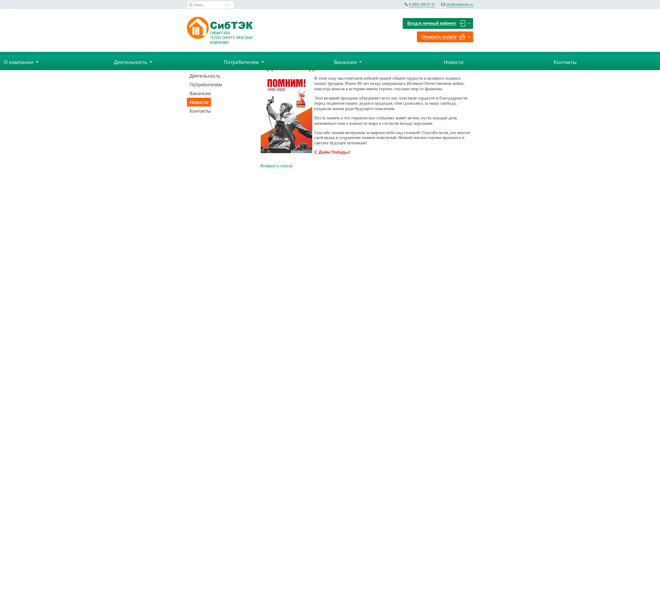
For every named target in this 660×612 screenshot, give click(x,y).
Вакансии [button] (346, 62)
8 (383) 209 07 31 (422, 4)
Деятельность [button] (131, 62)
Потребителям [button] (242, 62)
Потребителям (205, 84)
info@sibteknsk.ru (459, 4)
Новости (454, 62)
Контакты (565, 62)
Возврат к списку (276, 166)
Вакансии (200, 93)
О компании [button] (19, 62)
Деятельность (205, 76)
